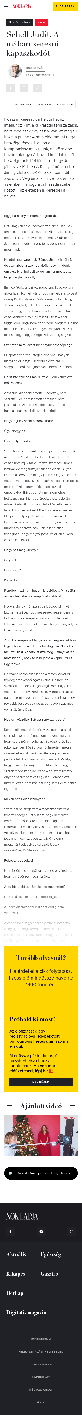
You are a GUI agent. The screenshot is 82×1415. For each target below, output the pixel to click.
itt (51, 1070)
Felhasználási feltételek (41, 1351)
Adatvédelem (41, 1364)
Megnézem (41, 1081)
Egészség (51, 1254)
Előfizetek (65, 6)
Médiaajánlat (41, 1389)
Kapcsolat (41, 1377)
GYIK (41, 1402)
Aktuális (16, 1254)
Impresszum (41, 1339)
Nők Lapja (22, 6)
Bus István (35, 67)
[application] (41, 1135)
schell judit (65, 104)
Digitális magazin (26, 1312)
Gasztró (49, 1273)
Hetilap (41, 22)
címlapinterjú (22, 104)
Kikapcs (15, 1273)
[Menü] (5, 6)
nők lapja (44, 104)
